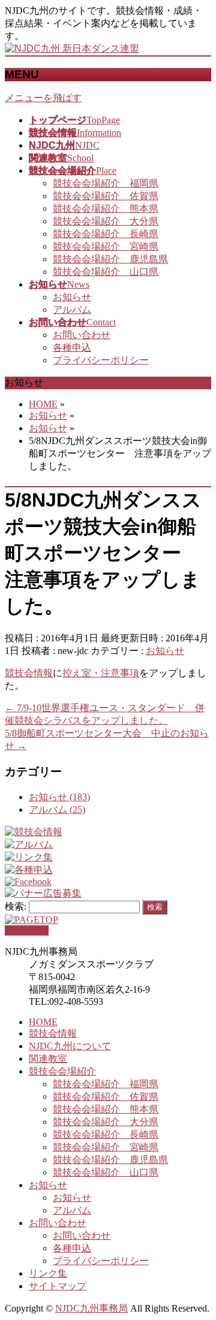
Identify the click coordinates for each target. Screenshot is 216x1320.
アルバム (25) (57, 809)
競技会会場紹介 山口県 (105, 272)
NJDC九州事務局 (91, 1308)
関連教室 (48, 1058)
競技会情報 (29, 673)
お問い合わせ (81, 335)
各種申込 (72, 347)
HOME (43, 1022)
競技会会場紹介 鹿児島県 (110, 259)
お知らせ (72, 297)
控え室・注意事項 (100, 673)
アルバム (72, 309)
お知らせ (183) (59, 797)
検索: (15, 906)
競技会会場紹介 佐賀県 (105, 196)
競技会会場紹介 (62, 1071)
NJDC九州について (70, 1046)
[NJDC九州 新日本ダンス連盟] (72, 48)
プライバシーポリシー (101, 360)
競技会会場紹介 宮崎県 (105, 246)
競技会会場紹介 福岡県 (105, 183)
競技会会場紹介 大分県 (105, 221)
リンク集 (48, 1273)
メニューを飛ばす (43, 98)
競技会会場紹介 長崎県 (105, 234)
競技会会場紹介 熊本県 (105, 208)
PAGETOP (27, 930)
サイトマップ (57, 1286)
